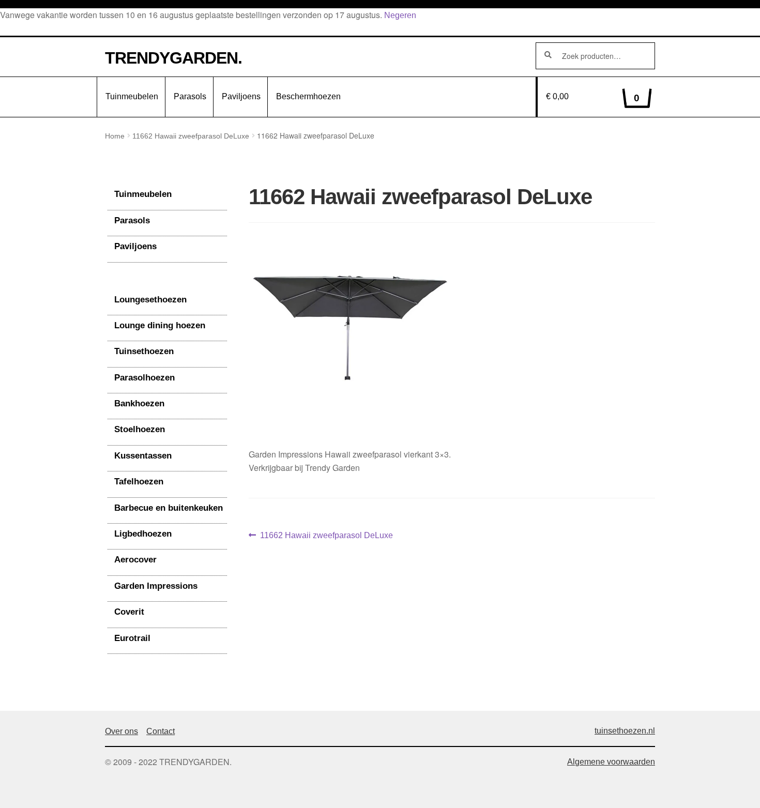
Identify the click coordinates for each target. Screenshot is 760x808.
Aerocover (135, 560)
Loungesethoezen (150, 299)
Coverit (129, 612)
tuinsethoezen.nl (625, 730)
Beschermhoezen (308, 96)
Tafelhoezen (138, 481)
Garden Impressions (155, 586)
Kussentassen (143, 456)
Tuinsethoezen (144, 351)
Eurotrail (132, 638)
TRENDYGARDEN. (173, 58)
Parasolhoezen (144, 378)
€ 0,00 (593, 97)
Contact (160, 731)
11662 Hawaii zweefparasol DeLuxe (190, 136)
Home (115, 136)
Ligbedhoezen (143, 534)
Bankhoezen (139, 403)
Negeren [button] (400, 15)
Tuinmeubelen (131, 96)
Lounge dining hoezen (159, 325)
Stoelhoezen (139, 429)
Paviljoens (241, 96)
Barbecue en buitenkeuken (168, 508)
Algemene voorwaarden (611, 761)
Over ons (121, 731)
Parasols (190, 96)
